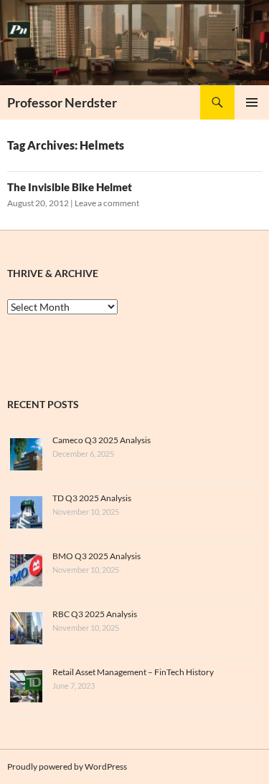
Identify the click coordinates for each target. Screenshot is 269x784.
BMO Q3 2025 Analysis (96, 556)
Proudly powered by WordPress (67, 766)
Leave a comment (107, 203)
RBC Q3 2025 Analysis (94, 614)
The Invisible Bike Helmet (69, 186)
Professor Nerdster (62, 102)
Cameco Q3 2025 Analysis (101, 440)
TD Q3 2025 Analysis (91, 498)
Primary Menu (252, 102)
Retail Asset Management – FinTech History (133, 672)
